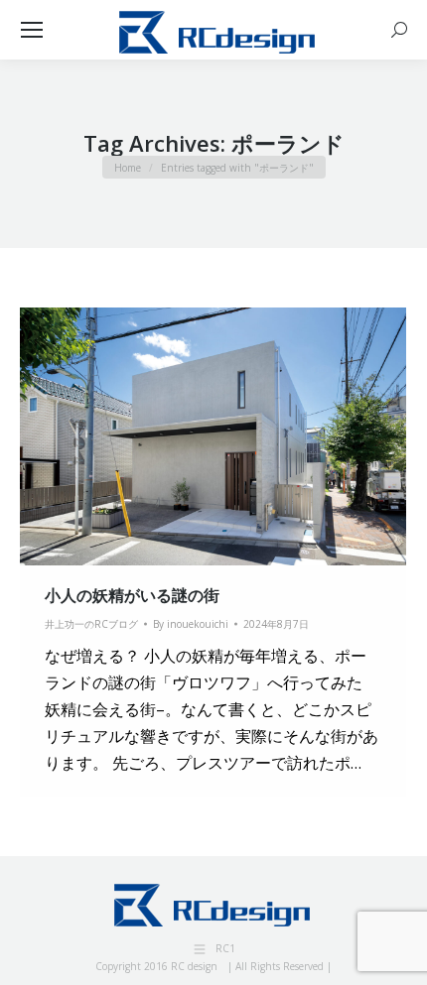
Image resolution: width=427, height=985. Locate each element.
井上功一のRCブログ (91, 624)
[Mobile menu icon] (32, 30)
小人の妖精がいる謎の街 (132, 595)
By (190, 624)
